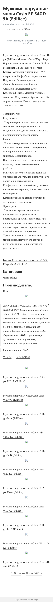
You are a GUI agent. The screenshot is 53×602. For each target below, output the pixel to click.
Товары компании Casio (16, 350)
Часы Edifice (23, 29)
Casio (6, 291)
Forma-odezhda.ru (11, 24)
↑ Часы (7, 29)
